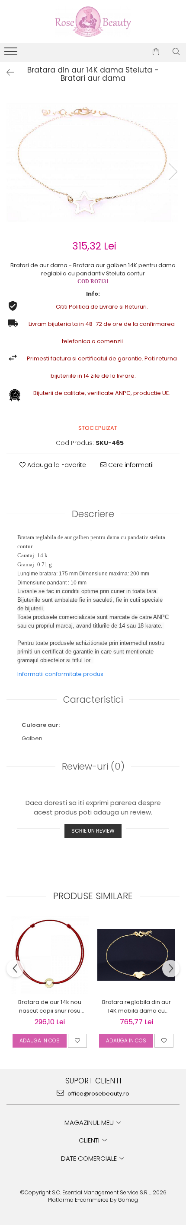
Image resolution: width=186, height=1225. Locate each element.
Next (173, 171)
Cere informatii (130, 465)
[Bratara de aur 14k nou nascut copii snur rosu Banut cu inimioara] (50, 955)
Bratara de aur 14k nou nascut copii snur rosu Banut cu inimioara (49, 1006)
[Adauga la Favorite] (77, 1041)
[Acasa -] (93, 21)
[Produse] (11, 53)
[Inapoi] (6, 72)
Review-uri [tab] (93, 766)
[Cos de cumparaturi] (156, 51)
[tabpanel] (93, 162)
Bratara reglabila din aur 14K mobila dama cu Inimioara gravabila (136, 1006)
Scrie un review (93, 830)
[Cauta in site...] (176, 51)
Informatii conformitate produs (60, 674)
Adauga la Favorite (56, 465)
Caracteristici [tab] (93, 699)
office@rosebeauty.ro (97, 1093)
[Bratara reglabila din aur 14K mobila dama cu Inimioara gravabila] (136, 955)
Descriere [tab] (93, 514)
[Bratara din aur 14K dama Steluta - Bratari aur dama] (93, 162)
